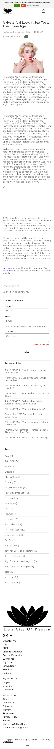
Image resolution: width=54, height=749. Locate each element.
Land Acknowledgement (16, 727)
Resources (8, 713)
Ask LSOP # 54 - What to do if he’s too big (26, 437)
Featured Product (17, 493)
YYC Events (12, 582)
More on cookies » (33, 5)
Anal (9, 456)
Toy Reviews (12, 545)
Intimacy (11, 503)
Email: (8, 316)
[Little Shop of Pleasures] (8, 11)
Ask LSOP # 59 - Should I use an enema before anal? (25, 371)
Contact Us (8, 702)
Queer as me (14, 535)
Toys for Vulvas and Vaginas (21, 561)
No (23, 5)
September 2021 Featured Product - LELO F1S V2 (24, 415)
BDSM (10, 466)
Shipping (7, 706)
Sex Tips (11, 540)
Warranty (7, 710)
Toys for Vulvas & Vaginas (19, 566)
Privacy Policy (10, 717)
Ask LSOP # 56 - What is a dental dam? (25, 409)
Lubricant (11, 519)
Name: (9, 306)
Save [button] (27, 352)
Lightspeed (8, 742)
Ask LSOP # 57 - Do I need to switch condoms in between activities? (23, 402)
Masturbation (13, 524)
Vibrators (12, 577)
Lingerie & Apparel (12, 651)
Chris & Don (12, 477)
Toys (5, 644)
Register (7, 682)
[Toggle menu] (48, 11)
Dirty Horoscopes (16, 487)
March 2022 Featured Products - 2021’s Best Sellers (25, 379)
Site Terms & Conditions (15, 724)
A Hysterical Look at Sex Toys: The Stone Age (26, 24)
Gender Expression (13, 655)
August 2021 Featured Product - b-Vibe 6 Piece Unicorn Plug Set (26, 431)
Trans (9, 572)
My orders (8, 686)
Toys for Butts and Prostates (21, 551)
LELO (9, 508)
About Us (7, 699)
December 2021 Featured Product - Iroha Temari (27, 394)
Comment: (11, 331)
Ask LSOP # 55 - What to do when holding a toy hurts (27, 423)
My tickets (8, 689)
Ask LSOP (12, 461)
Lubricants (8, 659)
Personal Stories (15, 530)
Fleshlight (11, 498)
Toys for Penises (15, 556)
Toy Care (7, 662)
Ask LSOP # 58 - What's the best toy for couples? (25, 386)
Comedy (16, 36)
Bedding (7, 673)
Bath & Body (9, 666)
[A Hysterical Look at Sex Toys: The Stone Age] (27, 74)
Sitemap (7, 720)
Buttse (10, 472)
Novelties (7, 669)
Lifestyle (11, 514)
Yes (17, 5)
